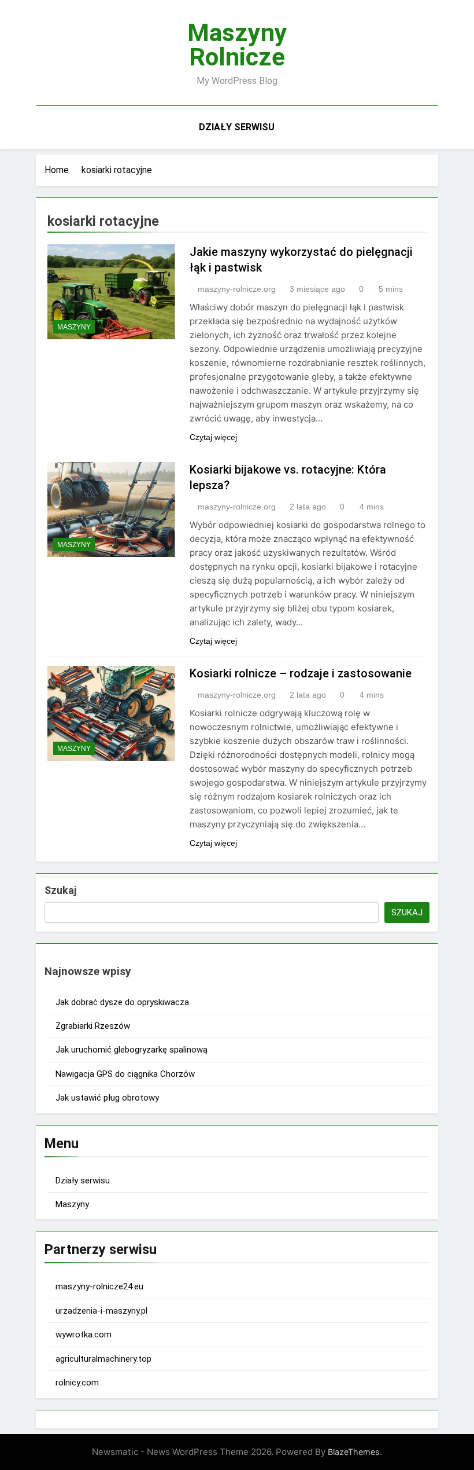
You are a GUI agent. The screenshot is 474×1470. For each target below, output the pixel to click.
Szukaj (60, 890)
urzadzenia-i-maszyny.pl (101, 1311)
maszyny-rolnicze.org (237, 289)
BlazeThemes (354, 1452)
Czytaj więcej (213, 437)
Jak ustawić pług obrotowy (107, 1098)
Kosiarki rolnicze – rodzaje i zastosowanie (301, 673)
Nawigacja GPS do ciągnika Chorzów (125, 1074)
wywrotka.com (83, 1334)
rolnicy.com (77, 1382)
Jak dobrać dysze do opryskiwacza (122, 1002)
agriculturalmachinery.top (103, 1359)
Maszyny (74, 327)
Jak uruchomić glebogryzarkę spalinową (131, 1049)
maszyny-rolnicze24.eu (99, 1286)
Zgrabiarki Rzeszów (92, 1026)
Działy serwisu (237, 127)
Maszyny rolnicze (237, 44)
